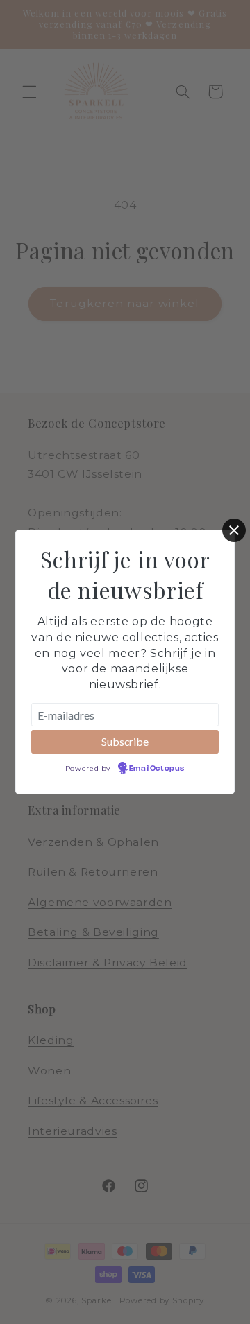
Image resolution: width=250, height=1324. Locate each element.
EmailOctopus (157, 768)
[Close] (234, 530)
